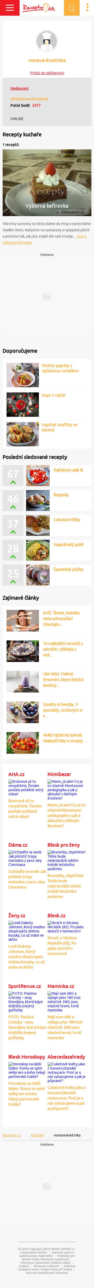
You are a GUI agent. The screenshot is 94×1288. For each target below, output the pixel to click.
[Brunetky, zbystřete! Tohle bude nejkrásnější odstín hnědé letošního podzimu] (67, 860)
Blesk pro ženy (64, 845)
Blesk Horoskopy (26, 1057)
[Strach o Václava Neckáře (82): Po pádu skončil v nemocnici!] (67, 926)
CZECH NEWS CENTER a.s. (59, 1249)
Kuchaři (37, 1135)
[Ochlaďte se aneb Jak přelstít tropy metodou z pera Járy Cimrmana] (27, 858)
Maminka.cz (61, 986)
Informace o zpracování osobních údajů (45, 1262)
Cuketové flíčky (67, 519)
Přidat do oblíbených (47, 73)
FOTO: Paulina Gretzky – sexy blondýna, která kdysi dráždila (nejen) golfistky (27, 1027)
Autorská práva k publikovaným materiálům (47, 1254)
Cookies (24, 1266)
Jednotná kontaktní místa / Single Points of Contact (47, 1267)
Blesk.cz (57, 915)
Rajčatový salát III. (69, 470)
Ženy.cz (16, 915)
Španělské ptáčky (68, 569)
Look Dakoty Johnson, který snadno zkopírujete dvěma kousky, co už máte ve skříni (26, 956)
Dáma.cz (17, 845)
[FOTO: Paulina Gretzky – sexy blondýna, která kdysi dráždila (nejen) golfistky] (27, 1001)
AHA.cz (16, 774)
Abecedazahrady (66, 1057)
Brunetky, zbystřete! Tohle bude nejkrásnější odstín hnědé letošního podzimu (66, 886)
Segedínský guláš (68, 544)
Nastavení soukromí (46, 1266)
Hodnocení (19, 88)
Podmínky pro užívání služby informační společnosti (48, 1257)
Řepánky (61, 494)
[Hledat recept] (72, 8)
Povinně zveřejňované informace (47, 1272)
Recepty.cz (12, 1135)
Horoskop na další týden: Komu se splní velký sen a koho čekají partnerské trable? (26, 1093)
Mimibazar (59, 774)
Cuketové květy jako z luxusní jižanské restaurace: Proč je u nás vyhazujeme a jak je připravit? (67, 1098)
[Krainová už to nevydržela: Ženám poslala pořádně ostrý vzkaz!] (27, 787)
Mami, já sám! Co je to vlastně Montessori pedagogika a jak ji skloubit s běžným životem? (67, 815)
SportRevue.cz (24, 986)
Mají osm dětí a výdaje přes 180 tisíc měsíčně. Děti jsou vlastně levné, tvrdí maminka (65, 1027)
